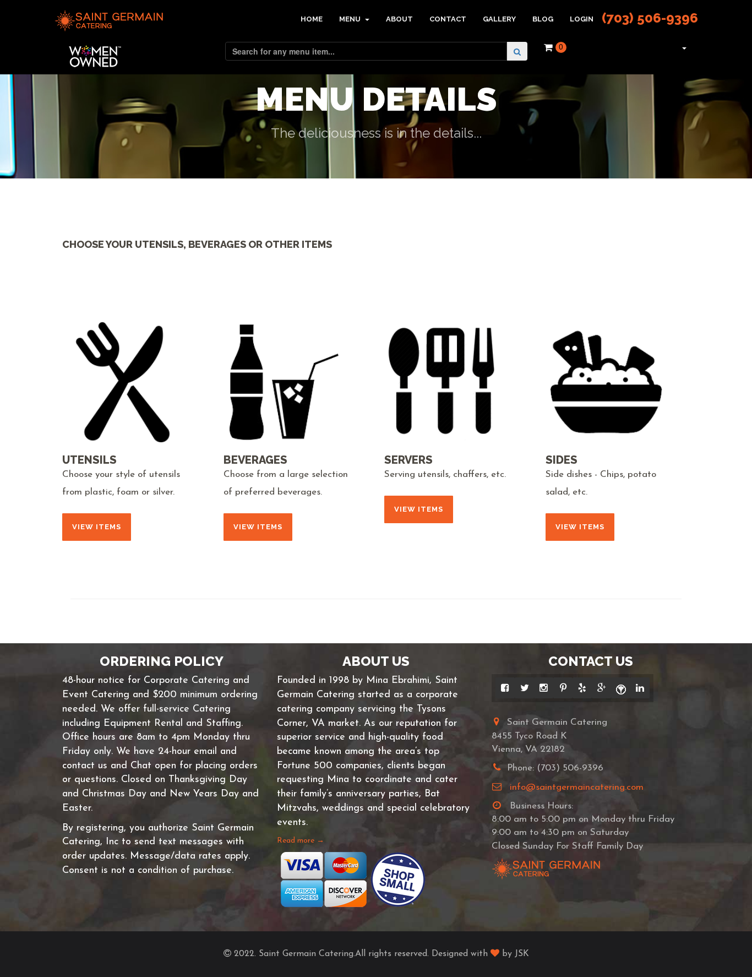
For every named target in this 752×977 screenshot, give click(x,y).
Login (581, 19)
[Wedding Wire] (620, 687)
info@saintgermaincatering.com (577, 787)
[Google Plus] (601, 687)
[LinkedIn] (640, 687)
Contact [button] (447, 19)
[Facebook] (505, 687)
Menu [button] (350, 19)
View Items (96, 527)
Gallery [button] (499, 19)
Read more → (300, 841)
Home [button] (312, 19)
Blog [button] (542, 19)
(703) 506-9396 (650, 18)
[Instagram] (543, 687)
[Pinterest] (563, 687)
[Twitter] (524, 687)
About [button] (399, 19)
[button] (682, 47)
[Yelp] (582, 687)
